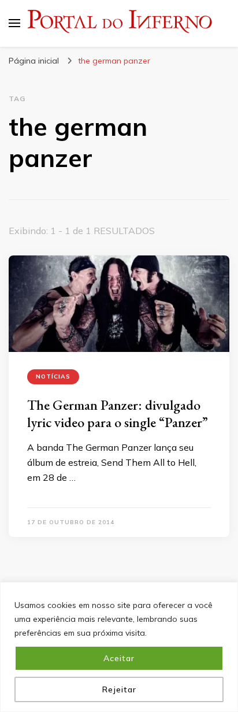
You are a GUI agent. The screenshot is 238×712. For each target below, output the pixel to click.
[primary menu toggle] (14, 23)
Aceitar (119, 658)
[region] (119, 647)
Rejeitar (119, 689)
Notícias (53, 376)
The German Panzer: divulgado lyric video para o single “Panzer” (117, 413)
